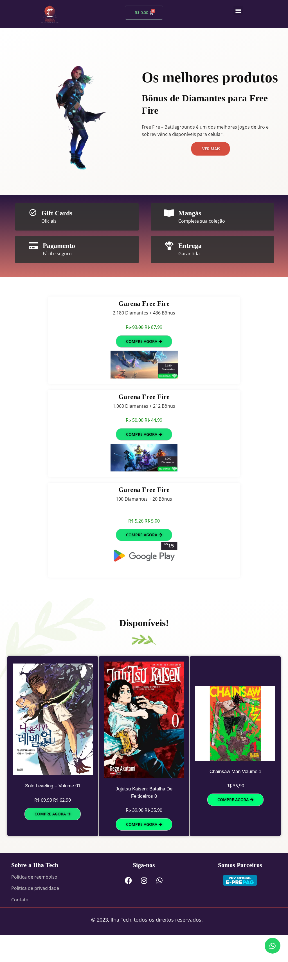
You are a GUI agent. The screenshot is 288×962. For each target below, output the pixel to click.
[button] (238, 10)
